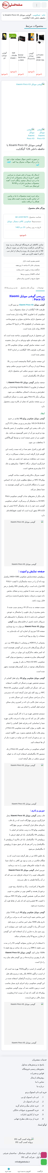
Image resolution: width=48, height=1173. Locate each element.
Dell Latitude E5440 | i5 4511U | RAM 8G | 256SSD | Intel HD (13, 54)
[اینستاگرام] (44, 1155)
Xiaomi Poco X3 (26, 304)
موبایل (9, 221)
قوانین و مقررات (37, 1073)
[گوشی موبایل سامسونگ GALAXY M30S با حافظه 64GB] (31, 37)
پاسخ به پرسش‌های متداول (33, 1064)
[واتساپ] (44, 1162)
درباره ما (40, 1086)
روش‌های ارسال (37, 1077)
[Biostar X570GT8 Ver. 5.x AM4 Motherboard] (20, 38)
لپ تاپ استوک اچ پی (30, 1097)
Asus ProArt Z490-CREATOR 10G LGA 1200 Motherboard (38, 56)
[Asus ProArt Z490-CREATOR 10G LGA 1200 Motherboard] (38, 38)
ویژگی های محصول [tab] (27, 287)
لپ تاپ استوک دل (31, 1101)
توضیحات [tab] (40, 287)
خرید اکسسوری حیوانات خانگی (26, 1110)
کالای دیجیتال (18, 221)
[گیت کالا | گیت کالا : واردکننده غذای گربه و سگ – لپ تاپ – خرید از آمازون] (12, 5)
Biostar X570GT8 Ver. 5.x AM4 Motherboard (20, 56)
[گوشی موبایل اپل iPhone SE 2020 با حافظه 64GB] (4, 36)
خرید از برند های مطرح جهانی (26, 1118)
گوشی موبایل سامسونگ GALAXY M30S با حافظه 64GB (31, 54)
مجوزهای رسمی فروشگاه (33, 1069)
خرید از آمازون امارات (30, 1114)
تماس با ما (39, 1081)
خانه (43, 15)
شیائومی (36, 15)
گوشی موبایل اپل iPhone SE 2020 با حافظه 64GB (4, 54)
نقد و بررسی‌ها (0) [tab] (11, 287)
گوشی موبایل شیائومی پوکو (34, 418)
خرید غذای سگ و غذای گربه (27, 1105)
